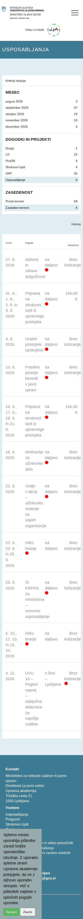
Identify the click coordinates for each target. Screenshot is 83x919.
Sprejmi (11, 912)
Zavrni (27, 912)
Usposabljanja (17, 814)
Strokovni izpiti (17, 824)
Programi (13, 819)
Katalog (76, 224)
